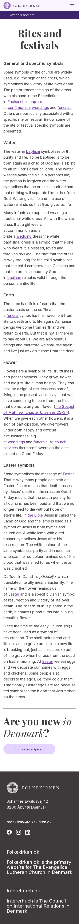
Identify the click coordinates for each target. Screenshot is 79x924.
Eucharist (15, 101)
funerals (64, 107)
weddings (40, 107)
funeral (13, 315)
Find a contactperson (29, 749)
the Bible (35, 515)
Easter (68, 474)
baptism (36, 101)
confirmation (19, 107)
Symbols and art (21, 15)
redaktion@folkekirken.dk (29, 822)
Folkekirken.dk (23, 851)
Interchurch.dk (23, 890)
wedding (24, 236)
